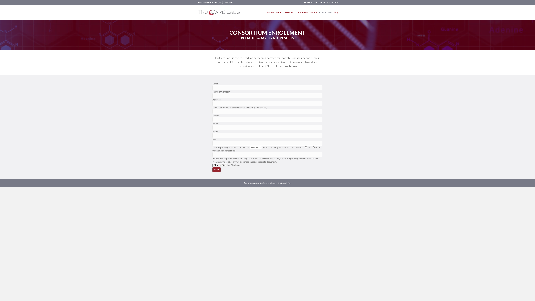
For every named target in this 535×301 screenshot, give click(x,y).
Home (270, 12)
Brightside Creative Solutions (280, 183)
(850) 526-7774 (331, 2)
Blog (336, 12)
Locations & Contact (306, 12)
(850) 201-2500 (225, 2)
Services (289, 12)
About (279, 12)
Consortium (325, 12)
